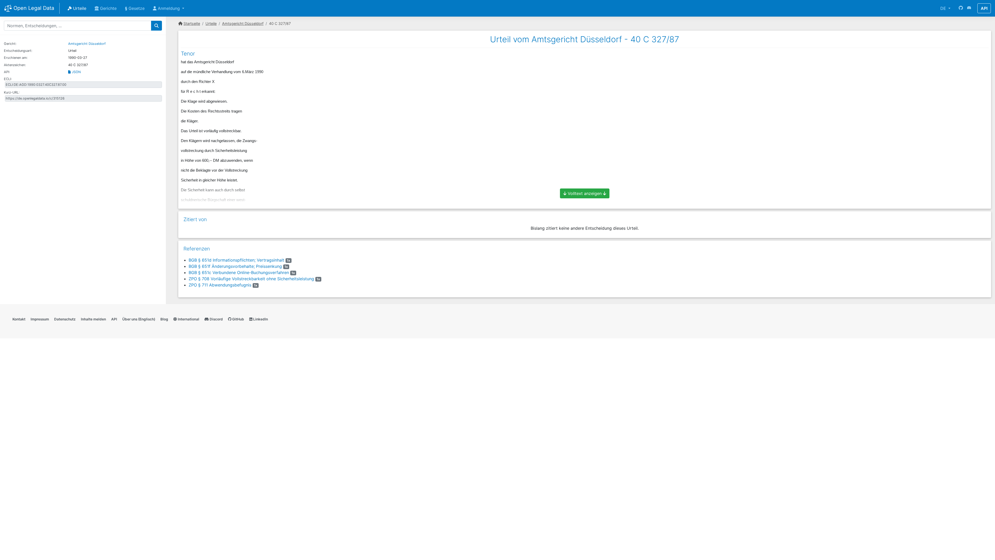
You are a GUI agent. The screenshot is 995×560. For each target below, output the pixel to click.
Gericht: (10, 44)
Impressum (40, 319)
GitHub (237, 319)
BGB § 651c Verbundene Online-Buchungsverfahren (239, 272)
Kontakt (18, 319)
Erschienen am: (16, 58)
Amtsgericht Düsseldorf (87, 44)
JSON (76, 72)
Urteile (79, 8)
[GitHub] (961, 8)
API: (7, 72)
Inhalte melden (93, 319)
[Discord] (969, 8)
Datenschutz (65, 319)
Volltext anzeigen (584, 193)
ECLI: (8, 79)
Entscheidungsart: (18, 51)
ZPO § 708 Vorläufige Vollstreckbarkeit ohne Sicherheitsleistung (251, 278)
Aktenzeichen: (15, 65)
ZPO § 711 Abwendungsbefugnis (220, 285)
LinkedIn (260, 319)
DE (943, 8)
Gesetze (135, 8)
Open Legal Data (33, 8)
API (984, 8)
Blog (164, 319)
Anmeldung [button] (169, 8)
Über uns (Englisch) (138, 319)
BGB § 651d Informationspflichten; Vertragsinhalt (236, 260)
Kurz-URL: (12, 92)
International (188, 319)
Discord (216, 319)
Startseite (191, 23)
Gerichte (108, 8)
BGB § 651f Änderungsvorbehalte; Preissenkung (235, 266)
